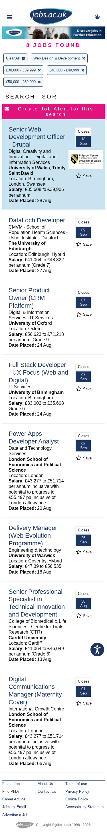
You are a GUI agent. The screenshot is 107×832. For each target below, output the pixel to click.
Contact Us (47, 791)
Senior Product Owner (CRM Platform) (29, 298)
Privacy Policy (77, 791)
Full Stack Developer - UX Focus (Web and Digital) (38, 372)
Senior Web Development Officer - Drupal (37, 137)
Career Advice (13, 799)
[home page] (51, 23)
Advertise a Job (15, 815)
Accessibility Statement (85, 807)
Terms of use (76, 784)
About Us (45, 784)
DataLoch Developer (37, 220)
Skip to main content (22, 5)
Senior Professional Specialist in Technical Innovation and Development (37, 603)
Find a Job (11, 784)
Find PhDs (11, 791)
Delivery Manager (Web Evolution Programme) (33, 535)
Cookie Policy (76, 799)
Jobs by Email (14, 807)
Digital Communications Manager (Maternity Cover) (35, 690)
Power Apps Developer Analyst (34, 437)
